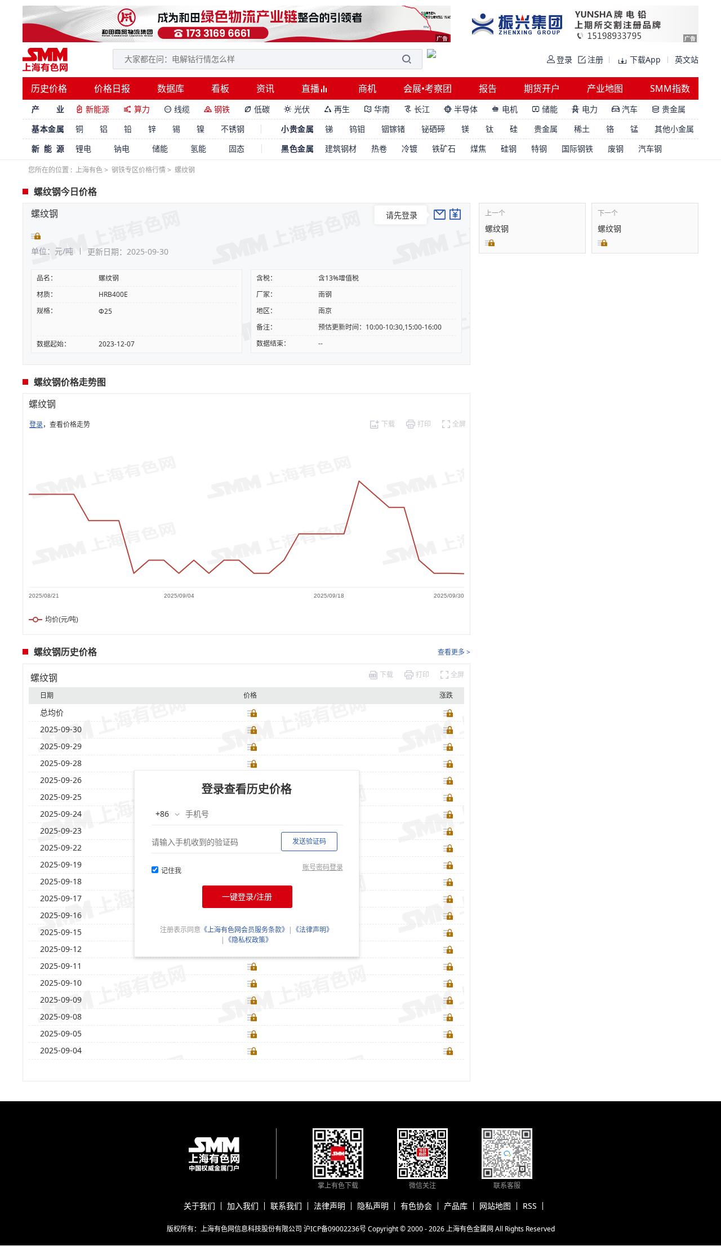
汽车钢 (650, 148)
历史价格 (49, 88)
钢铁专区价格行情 (139, 170)
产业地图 (605, 88)
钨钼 (357, 128)
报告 (488, 88)
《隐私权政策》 (248, 940)
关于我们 (199, 1206)
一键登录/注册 (247, 896)
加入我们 (243, 1206)
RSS (530, 1206)
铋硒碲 (433, 128)
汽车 (625, 109)
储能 (545, 109)
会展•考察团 (427, 88)
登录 (36, 424)
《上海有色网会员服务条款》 (244, 929)
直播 (311, 88)
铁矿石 (444, 148)
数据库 (170, 88)
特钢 (539, 148)
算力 (136, 109)
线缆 (177, 109)
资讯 (265, 88)
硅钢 (509, 148)
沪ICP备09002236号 (335, 1229)
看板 (220, 88)
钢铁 (217, 109)
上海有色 (89, 170)
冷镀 (409, 148)
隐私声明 (373, 1206)
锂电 (83, 148)
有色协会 (416, 1206)
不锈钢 (232, 128)
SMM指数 (670, 88)
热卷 (379, 148)
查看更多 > (454, 652)
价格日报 (112, 88)
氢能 (198, 148)
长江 (417, 109)
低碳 (257, 109)
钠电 (122, 148)
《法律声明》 (312, 929)
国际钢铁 (577, 148)
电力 (585, 109)
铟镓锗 (393, 128)
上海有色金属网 (469, 1229)
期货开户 (542, 88)
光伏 (297, 109)
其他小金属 (674, 128)
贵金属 (669, 109)
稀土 (582, 128)
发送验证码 (309, 841)
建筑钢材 (341, 148)
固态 (236, 148)
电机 (505, 109)
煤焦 (478, 148)
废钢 (616, 148)
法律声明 (329, 1206)
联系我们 (286, 1206)
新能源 (92, 109)
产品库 (456, 1206)
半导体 (461, 109)
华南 (377, 109)
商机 (367, 88)
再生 (337, 109)
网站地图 (495, 1206)
